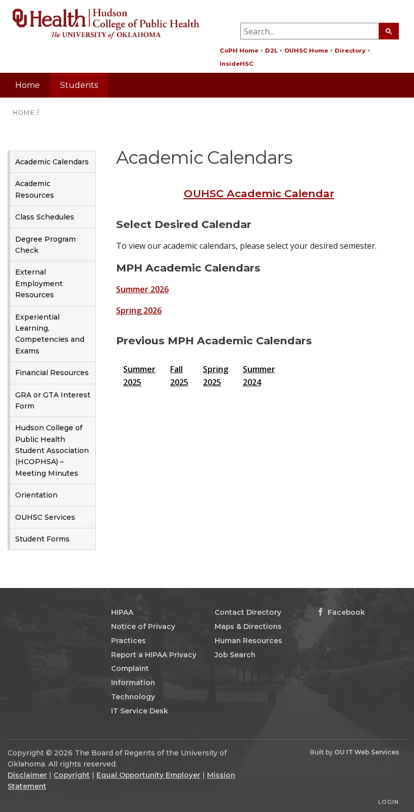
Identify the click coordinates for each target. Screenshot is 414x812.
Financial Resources (52, 372)
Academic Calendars (52, 161)
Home (27, 85)
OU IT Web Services (366, 752)
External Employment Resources (39, 283)
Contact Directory (248, 612)
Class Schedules (44, 216)
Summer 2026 (142, 289)
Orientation (36, 495)
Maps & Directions (248, 626)
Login (388, 801)
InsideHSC (236, 63)
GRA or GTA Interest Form (52, 400)
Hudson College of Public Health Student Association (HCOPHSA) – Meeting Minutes (52, 450)
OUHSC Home (306, 50)
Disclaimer (27, 775)
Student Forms (42, 539)
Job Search (235, 655)
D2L (271, 50)
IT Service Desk (139, 711)
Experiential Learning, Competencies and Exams (49, 333)
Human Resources (248, 641)
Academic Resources (34, 189)
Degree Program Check (45, 245)
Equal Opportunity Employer (148, 775)
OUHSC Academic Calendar (259, 193)
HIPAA (122, 612)
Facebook (345, 612)
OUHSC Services (45, 517)
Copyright (72, 775)
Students (79, 85)
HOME (24, 112)
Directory (350, 50)
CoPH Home (239, 50)
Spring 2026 (139, 310)
